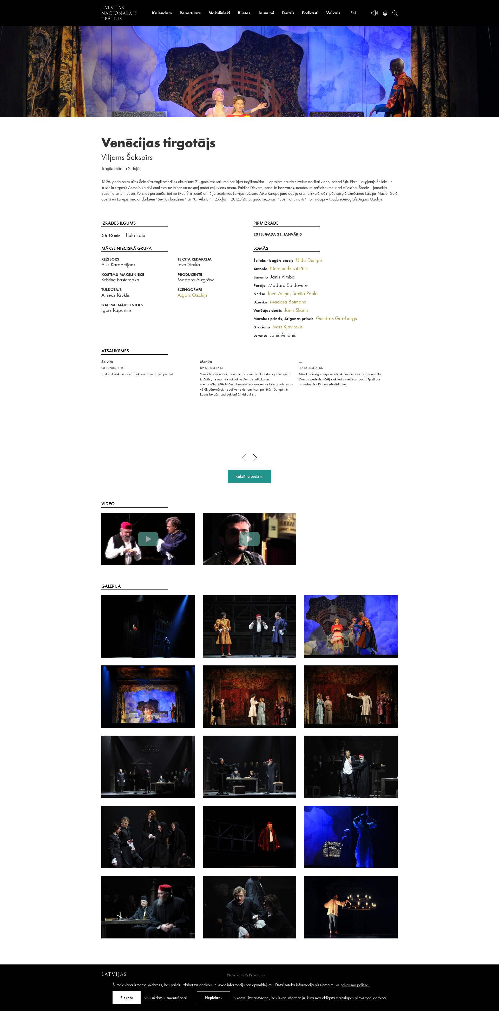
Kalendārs (162, 13)
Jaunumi (266, 13)
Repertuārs (190, 13)
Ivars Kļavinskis (288, 326)
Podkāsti (310, 13)
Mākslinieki (219, 13)
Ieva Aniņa (279, 293)
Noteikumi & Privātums (246, 975)
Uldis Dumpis (309, 260)
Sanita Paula (305, 293)
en (353, 13)
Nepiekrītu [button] (213, 997)
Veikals (333, 13)
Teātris (288, 13)
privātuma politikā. (354, 985)
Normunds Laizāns (288, 268)
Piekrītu (126, 997)
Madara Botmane (288, 301)
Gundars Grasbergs (336, 318)
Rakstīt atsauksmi (249, 476)
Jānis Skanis (296, 310)
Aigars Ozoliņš (192, 294)
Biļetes (244, 13)
